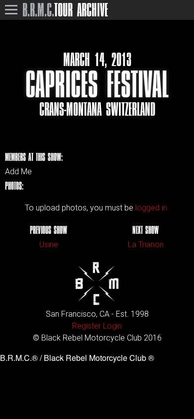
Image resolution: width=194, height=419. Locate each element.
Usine (48, 244)
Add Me (18, 172)
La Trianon (146, 244)
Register (86, 326)
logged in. (152, 207)
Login (112, 326)
